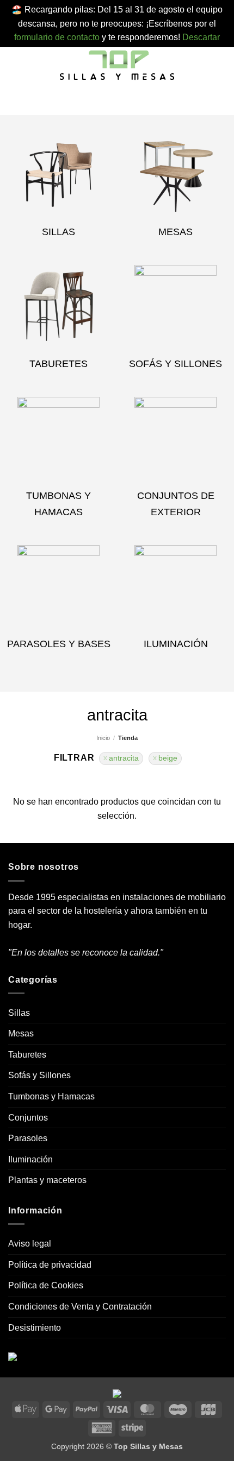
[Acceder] (124, 100)
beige (167, 758)
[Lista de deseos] (106, 100)
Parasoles (27, 1138)
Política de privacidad (49, 1264)
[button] (14, 66)
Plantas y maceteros (47, 1180)
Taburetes (27, 1054)
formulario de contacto (57, 37)
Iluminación (30, 1159)
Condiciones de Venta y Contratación (80, 1306)
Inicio (103, 738)
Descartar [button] (201, 37)
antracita (124, 758)
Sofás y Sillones (39, 1075)
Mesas (21, 1033)
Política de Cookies (45, 1285)
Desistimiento (34, 1327)
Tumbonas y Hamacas (51, 1096)
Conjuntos (28, 1117)
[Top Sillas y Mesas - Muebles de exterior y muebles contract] (117, 66)
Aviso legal (29, 1243)
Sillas (19, 1012)
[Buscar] (90, 100)
